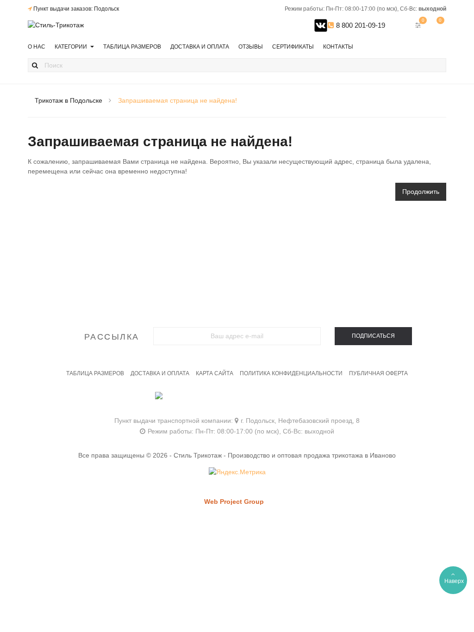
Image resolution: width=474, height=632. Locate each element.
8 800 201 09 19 (237, 400)
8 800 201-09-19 (359, 25)
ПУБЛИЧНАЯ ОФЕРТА (378, 373)
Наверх (454, 581)
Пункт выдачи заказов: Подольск (76, 9)
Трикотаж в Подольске (68, 100)
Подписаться (373, 336)
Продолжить (420, 191)
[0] (437, 25)
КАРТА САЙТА (214, 373)
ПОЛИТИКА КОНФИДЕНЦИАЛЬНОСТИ (291, 373)
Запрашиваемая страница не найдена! (177, 100)
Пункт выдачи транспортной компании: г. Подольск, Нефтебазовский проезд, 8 (237, 420)
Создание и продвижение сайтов (250, 510)
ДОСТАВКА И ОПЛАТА (160, 373)
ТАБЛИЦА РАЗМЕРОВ (95, 373)
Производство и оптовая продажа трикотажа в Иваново (312, 455)
